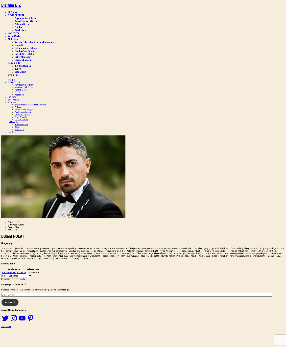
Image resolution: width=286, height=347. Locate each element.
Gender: (11, 227)
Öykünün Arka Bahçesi (26, 48)
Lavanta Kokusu (23, 60)
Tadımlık (19, 45)
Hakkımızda (14, 63)
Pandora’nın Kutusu (25, 51)
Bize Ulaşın (20, 71)
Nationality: (13, 229)
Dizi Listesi (20, 30)
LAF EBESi (13, 33)
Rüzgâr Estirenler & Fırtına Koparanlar (35, 42)
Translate (22, 279)
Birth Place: (13, 224)
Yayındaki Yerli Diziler (26, 18)
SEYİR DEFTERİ (16, 15)
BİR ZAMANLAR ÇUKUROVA (14, 272)
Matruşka (13, 39)
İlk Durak (12, 12)
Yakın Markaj (14, 36)
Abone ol (10, 302)
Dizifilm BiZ (11, 5)
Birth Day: (12, 222)
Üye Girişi (13, 74)
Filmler (18, 27)
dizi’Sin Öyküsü (23, 65)
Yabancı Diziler (22, 24)
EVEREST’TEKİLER (24, 54)
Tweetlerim (6, 326)
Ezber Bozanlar (23, 57)
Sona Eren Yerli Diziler (26, 21)
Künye (18, 68)
